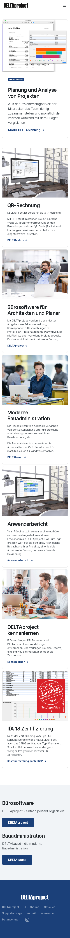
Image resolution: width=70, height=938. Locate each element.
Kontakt (31, 913)
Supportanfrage (12, 913)
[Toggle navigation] (64, 6)
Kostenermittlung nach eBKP (25, 761)
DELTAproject (15, 345)
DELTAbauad (15, 457)
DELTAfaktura (15, 240)
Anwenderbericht (18, 560)
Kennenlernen (16, 661)
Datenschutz (10, 919)
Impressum (47, 913)
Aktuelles (49, 907)
